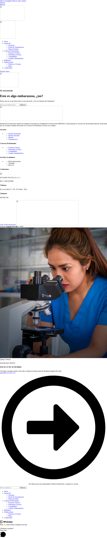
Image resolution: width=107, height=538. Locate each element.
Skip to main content (19, 1)
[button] (53, 533)
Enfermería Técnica (14, 55)
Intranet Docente (13, 135)
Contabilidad (12, 56)
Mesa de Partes (13, 49)
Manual (2, 5)
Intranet (2, 3)
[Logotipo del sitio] (12, 20)
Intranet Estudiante (14, 134)
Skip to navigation (6, 1)
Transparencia (13, 139)
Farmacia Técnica (14, 53)
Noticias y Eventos (14, 64)
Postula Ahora (4, 71)
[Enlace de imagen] (31, 120)
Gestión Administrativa (16, 58)
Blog (10, 66)
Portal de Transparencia (16, 47)
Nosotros (11, 45)
